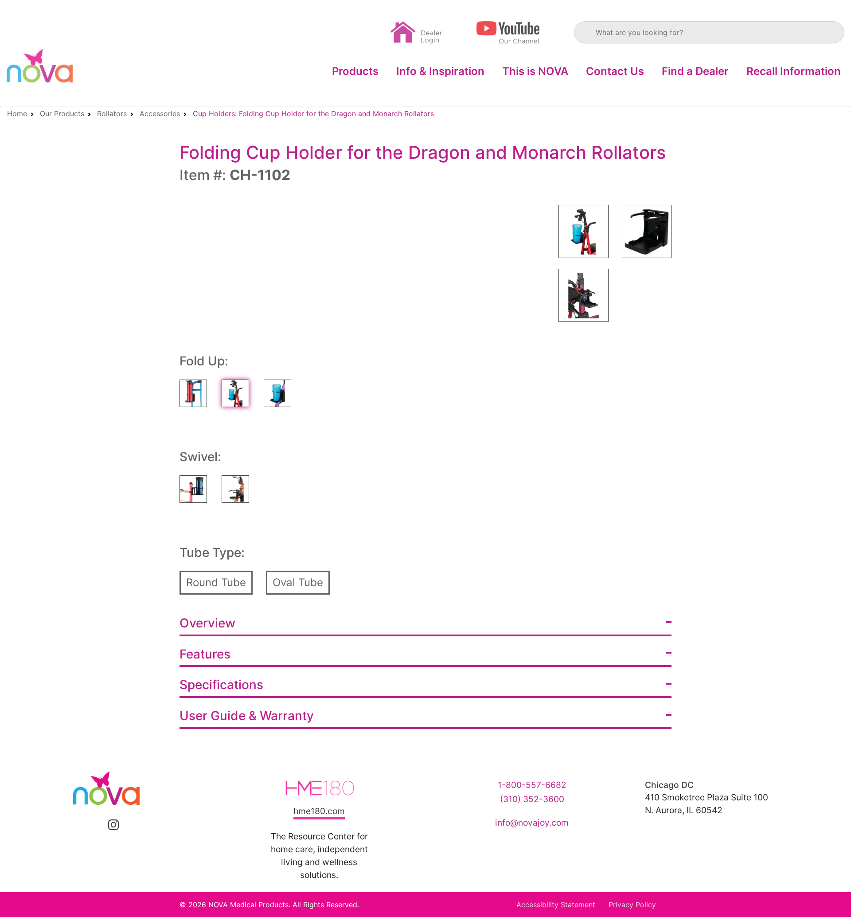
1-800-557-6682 (532, 785)
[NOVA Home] (40, 66)
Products (355, 71)
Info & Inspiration (440, 71)
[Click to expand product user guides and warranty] (668, 715)
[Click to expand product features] (668, 653)
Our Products (62, 113)
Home (17, 113)
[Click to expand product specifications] (668, 684)
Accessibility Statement (555, 904)
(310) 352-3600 (532, 799)
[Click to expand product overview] (668, 622)
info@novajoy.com (532, 822)
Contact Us (615, 71)
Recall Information (793, 71)
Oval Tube (298, 582)
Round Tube (216, 582)
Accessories (160, 113)
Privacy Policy (632, 904)
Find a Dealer (695, 71)
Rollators (112, 113)
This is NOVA (535, 71)
